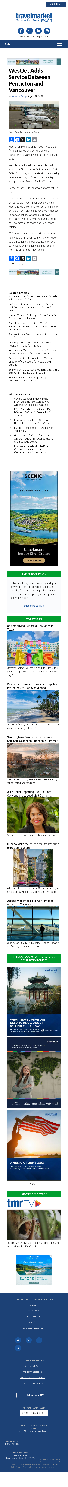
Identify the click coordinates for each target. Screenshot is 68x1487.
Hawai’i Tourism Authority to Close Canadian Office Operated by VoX (33, 317)
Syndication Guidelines (33, 1328)
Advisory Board (33, 1316)
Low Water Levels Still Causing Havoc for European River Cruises (32, 422)
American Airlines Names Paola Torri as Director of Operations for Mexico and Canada (30, 361)
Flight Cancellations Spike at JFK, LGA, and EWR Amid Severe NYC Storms (32, 412)
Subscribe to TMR (34, 605)
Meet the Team (32, 1311)
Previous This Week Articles (33, 1383)
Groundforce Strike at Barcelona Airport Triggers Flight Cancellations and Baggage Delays (33, 438)
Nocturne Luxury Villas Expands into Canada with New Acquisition (33, 298)
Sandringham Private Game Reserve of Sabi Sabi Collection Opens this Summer (32, 738)
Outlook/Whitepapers (32, 1372)
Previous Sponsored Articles (32, 1377)
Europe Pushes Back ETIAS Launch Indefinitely (33, 429)
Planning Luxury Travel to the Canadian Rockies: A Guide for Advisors (30, 344)
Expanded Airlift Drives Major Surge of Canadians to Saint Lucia (29, 379)
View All (34, 1183)
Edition (58, 4)
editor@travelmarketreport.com (33, 1431)
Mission (32, 1305)
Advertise (33, 1322)
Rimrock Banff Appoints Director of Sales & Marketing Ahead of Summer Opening (32, 352)
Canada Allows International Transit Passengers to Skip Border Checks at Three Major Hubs (33, 326)
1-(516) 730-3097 (12, 1444)
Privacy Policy (28, 1467)
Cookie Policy (15, 1467)
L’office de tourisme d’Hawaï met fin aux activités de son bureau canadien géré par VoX (32, 307)
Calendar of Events (32, 1366)
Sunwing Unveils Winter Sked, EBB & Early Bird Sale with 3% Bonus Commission (34, 371)
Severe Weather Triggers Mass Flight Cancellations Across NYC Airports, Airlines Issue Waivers (31, 401)
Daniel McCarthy (19, 96)
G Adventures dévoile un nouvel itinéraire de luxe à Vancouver (33, 336)
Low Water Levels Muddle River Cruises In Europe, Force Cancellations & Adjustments (31, 449)
